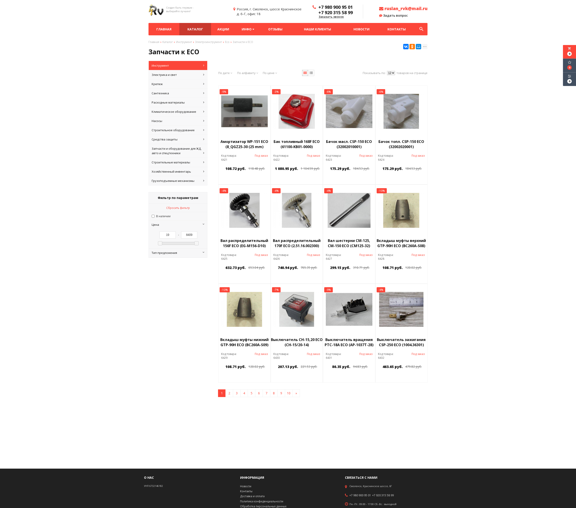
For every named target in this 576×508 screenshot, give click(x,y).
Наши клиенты (317, 29)
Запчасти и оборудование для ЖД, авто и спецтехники (176, 151)
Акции (223, 29)
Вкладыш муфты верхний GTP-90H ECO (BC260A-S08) (401, 243)
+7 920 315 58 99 (383, 495)
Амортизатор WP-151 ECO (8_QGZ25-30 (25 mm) (244, 144)
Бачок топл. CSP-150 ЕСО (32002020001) (401, 144)
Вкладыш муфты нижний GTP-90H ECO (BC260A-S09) (244, 342)
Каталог (195, 29)
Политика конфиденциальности (261, 501)
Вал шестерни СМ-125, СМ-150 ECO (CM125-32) (349, 243)
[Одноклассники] (412, 46)
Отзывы (275, 29)
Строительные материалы (171, 162)
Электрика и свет (164, 75)
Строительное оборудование (173, 130)
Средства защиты (165, 139)
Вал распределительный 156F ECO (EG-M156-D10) (244, 243)
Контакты (396, 29)
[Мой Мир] (418, 46)
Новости (361, 29)
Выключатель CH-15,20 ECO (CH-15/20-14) (297, 342)
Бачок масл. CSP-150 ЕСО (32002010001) (349, 144)
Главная (163, 29)
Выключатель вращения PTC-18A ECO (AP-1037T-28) (349, 342)
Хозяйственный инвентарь (171, 171)
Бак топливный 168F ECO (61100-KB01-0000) (297, 144)
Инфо (247, 29)
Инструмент (160, 65)
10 (288, 393)
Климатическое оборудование (174, 112)
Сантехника (160, 93)
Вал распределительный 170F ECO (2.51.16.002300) (297, 243)
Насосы (157, 121)
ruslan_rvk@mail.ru (405, 8)
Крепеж (157, 84)
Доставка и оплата (252, 496)
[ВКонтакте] (406, 46)
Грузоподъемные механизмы (173, 181)
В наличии (163, 216)
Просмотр (256, 179)
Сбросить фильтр (178, 208)
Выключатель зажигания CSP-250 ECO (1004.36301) (401, 342)
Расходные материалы (168, 102)
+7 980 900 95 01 (360, 495)
